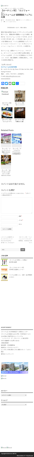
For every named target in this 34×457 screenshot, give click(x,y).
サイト (20, 224)
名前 (20, 216)
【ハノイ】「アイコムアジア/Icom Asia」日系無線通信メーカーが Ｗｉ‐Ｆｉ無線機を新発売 (17, 154)
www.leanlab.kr (5, 78)
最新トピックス (22, 20)
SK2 (3, 20)
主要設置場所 (5, 343)
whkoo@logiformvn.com (12, 76)
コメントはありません (10, 21)
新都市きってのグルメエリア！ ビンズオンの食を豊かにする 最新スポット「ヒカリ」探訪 (16, 349)
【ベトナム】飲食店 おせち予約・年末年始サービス (16, 334)
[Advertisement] (17, 302)
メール (21, 220)
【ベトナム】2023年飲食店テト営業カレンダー (14, 332)
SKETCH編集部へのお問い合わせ (10, 340)
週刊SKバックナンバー (7, 354)
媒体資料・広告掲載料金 (8, 345)
